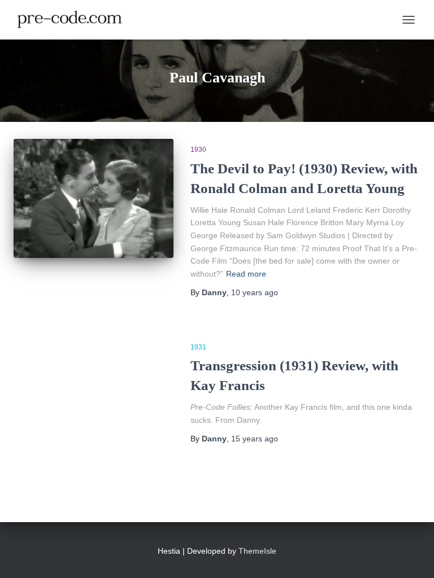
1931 (198, 347)
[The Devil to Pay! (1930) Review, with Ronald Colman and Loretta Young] (93, 198)
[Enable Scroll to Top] (411, 555)
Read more (246, 273)
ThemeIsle (257, 550)
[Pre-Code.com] (74, 20)
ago (254, 292)
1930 (198, 150)
